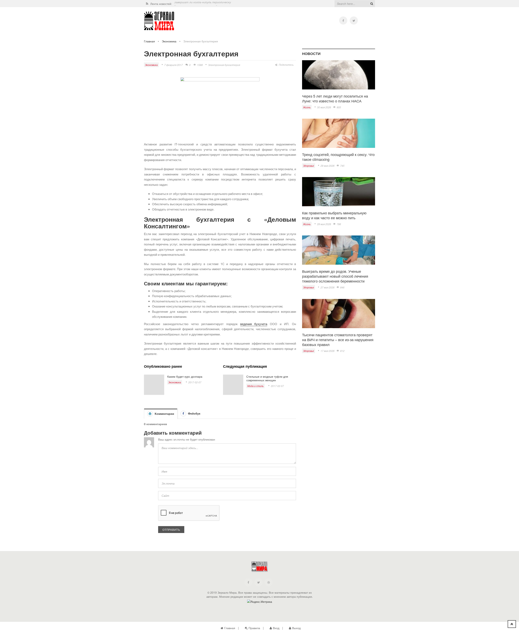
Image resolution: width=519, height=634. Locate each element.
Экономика (169, 41)
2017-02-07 (194, 382)
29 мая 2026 (328, 165)
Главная (149, 41)
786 (339, 224)
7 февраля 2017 (173, 65)
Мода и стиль (255, 386)
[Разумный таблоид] (159, 21)
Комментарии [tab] (164, 414)
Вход (276, 628)
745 (342, 165)
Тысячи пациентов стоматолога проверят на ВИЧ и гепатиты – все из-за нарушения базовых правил (337, 339)
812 (342, 350)
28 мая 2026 (324, 224)
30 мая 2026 (324, 107)
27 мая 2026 (328, 287)
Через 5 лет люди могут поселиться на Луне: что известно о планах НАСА (335, 98)
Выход (296, 628)
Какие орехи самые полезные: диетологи (202, 4)
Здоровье (308, 165)
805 (339, 107)
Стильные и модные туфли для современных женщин (267, 378)
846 (342, 287)
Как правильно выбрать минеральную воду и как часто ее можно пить (334, 215)
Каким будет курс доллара (184, 376)
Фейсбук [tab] (193, 413)
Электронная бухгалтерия (224, 65)
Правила (254, 628)
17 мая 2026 (328, 350)
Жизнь (307, 107)
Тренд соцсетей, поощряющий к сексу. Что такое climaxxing (338, 157)
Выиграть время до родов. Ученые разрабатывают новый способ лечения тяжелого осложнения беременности (335, 276)
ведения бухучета (253, 324)
